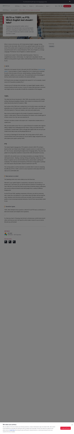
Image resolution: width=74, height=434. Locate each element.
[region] (37, 428)
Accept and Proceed (65, 428)
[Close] (72, 424)
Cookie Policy (12, 430)
